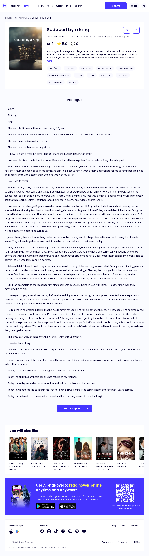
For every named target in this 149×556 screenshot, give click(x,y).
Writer (59, 5)
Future (91, 75)
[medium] (77, 531)
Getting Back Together (59, 75)
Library (40, 5)
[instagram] (49, 531)
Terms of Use (107, 542)
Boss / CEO (54, 68)
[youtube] (84, 531)
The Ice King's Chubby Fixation (38, 465)
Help (123, 525)
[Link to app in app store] (11, 531)
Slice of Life (122, 75)
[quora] (70, 531)
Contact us (135, 525)
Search (78, 5)
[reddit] (63, 531)
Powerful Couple (126, 68)
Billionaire (70, 68)
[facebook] (42, 531)
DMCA (137, 542)
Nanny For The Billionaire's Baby (81, 465)
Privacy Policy (124, 542)
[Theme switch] (144, 5)
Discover (15, 5)
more (49, 61)
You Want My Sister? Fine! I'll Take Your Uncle (61, 466)
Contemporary (55, 82)
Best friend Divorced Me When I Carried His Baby (104, 466)
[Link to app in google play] (17, 531)
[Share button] (136, 30)
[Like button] (126, 30)
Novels (8, 17)
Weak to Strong (105, 68)
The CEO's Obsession (121, 465)
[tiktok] (56, 531)
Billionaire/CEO (22, 17)
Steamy (72, 82)
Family (79, 75)
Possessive (86, 68)
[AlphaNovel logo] (4, 5)
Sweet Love (106, 75)
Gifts (50, 5)
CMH (79, 36)
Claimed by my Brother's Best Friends (16, 466)
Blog (68, 5)
